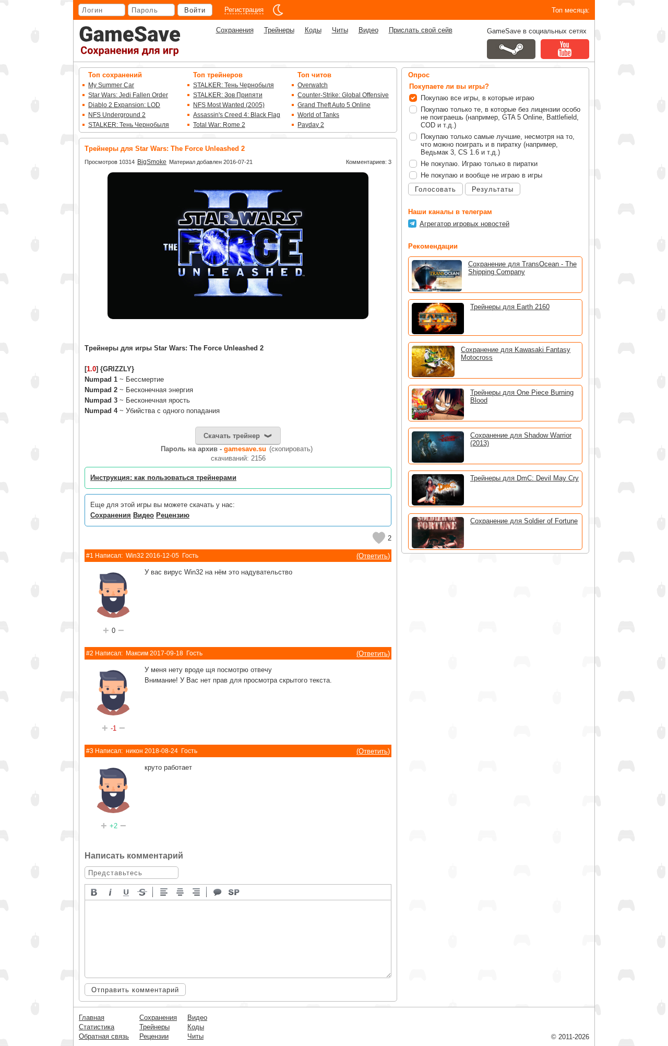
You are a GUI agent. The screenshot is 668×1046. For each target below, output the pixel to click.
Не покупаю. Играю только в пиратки (479, 164)
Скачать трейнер (232, 436)
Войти (195, 10)
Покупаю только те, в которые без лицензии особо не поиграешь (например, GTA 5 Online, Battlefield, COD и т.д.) (500, 117)
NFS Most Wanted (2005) (229, 105)
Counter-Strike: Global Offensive (343, 95)
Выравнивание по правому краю (197, 891)
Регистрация (244, 10)
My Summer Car (111, 85)
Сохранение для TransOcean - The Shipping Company (522, 268)
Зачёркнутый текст (143, 891)
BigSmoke (151, 161)
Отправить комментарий (135, 990)
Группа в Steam (511, 49)
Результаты (493, 189)
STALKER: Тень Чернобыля (128, 124)
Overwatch (312, 85)
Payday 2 (310, 124)
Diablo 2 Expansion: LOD (124, 105)
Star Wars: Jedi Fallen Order (128, 95)
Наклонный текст (110, 891)
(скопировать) (291, 449)
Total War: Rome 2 (219, 124)
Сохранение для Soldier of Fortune (524, 521)
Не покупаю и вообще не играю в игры (481, 175)
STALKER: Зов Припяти (228, 95)
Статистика (96, 1027)
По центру (180, 891)
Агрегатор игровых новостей (464, 224)
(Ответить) (373, 556)
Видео (368, 30)
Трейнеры (279, 30)
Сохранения (235, 30)
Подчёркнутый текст (127, 891)
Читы (340, 30)
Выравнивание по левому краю (164, 891)
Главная (91, 1017)
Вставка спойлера (234, 891)
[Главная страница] (130, 41)
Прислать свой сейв (420, 30)
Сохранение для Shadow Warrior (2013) (520, 439)
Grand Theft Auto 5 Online (334, 105)
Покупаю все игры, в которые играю (477, 98)
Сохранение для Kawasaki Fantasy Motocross (515, 353)
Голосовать (435, 189)
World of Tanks (318, 115)
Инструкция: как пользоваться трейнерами (163, 477)
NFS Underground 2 (117, 115)
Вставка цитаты (218, 891)
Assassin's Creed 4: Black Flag (236, 115)
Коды (313, 30)
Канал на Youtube (565, 49)
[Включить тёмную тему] (278, 10)
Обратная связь (104, 1036)
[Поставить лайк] (379, 538)
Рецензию (172, 515)
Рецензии (154, 1036)
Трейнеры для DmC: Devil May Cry (524, 478)
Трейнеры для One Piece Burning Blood (522, 396)
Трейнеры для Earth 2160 (510, 307)
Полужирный (94, 891)
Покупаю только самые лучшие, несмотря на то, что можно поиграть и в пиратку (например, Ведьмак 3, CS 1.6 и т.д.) (498, 144)
